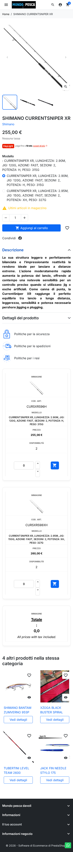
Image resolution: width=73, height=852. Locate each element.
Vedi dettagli (18, 719)
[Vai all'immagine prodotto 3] (45, 102)
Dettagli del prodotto (20, 318)
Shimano (8, 124)
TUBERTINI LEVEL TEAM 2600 (16, 770)
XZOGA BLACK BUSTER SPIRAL (51, 710)
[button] (53, 5)
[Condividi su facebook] (20, 238)
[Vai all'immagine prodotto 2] (27, 102)
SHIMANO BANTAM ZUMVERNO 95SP (17, 710)
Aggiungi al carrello (32, 228)
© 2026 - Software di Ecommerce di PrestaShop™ (36, 845)
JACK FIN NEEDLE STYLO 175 (53, 770)
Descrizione (13, 250)
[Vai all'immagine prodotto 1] (9, 102)
